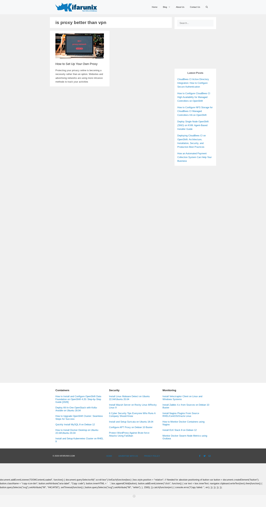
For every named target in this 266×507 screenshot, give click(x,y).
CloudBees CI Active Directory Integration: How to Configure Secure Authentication (193, 83)
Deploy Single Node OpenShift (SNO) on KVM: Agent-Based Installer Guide (193, 125)
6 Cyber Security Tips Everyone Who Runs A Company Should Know (132, 414)
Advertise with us (128, 456)
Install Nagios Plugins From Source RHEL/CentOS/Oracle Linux (181, 414)
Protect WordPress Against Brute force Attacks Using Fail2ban (129, 434)
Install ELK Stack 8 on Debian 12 (180, 430)
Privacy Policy (152, 456)
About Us (180, 7)
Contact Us (195, 7)
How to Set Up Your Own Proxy (76, 64)
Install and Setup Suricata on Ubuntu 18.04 (131, 421)
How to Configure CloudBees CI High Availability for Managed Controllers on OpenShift (193, 97)
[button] (207, 7)
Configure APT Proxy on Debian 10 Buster (131, 427)
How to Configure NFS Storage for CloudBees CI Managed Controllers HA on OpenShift (195, 111)
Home (154, 7)
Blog (165, 7)
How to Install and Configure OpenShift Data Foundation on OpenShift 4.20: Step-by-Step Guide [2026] (78, 399)
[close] (134, 496)
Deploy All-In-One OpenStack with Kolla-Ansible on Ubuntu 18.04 (76, 409)
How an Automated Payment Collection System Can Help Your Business (194, 157)
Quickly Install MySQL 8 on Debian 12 (75, 424)
